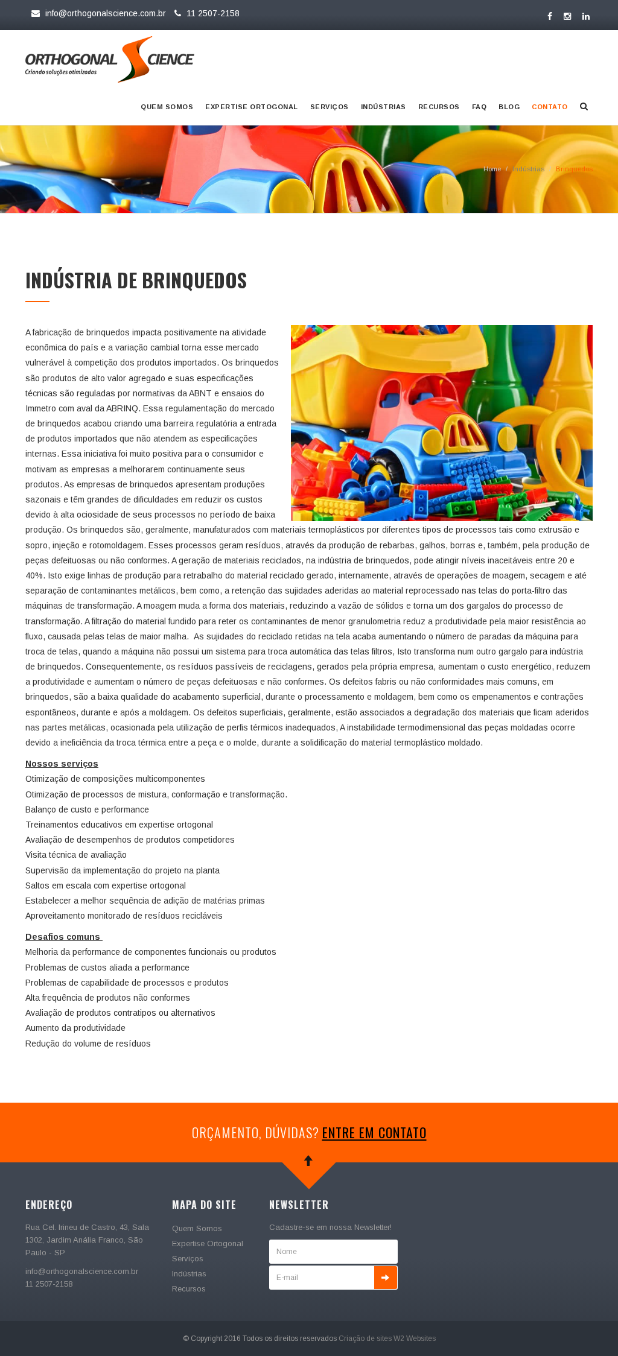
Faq (479, 106)
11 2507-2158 (212, 13)
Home (492, 169)
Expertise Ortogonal (251, 106)
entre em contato (374, 1132)
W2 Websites (414, 1338)
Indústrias (383, 106)
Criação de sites (365, 1338)
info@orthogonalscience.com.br (105, 13)
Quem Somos (167, 106)
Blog (509, 106)
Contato (550, 106)
